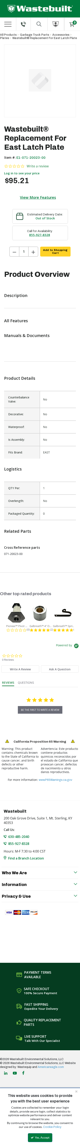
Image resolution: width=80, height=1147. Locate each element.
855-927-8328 (39, 235)
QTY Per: (14, 488)
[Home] (40, 8)
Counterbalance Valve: (18, 399)
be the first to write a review (40, 710)
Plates (4, 38)
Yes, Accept (41, 1137)
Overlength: (16, 501)
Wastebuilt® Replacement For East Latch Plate (44, 38)
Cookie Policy (52, 1127)
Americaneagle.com (51, 1067)
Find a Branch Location (26, 858)
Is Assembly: (16, 440)
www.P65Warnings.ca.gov (55, 779)
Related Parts (17, 531)
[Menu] (8, 24)
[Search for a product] (39, 24)
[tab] (20, 669)
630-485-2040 (18, 836)
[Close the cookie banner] (76, 1091)
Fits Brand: (15, 452)
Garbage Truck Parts (34, 34)
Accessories (60, 34)
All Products (8, 34)
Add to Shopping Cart (55, 251)
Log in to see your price (22, 173)
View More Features (38, 197)
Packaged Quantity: (21, 513)
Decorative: (16, 414)
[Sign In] (56, 24)
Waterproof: (16, 427)
